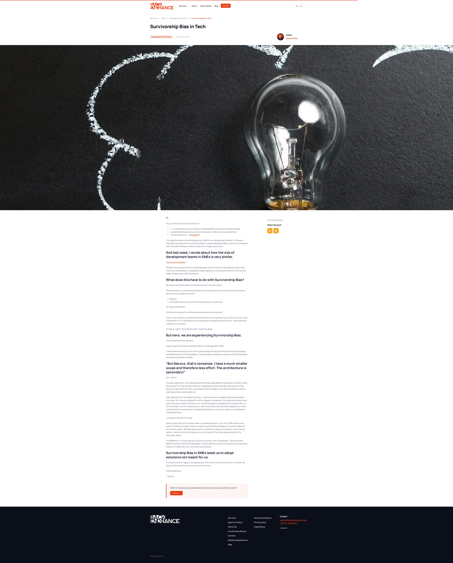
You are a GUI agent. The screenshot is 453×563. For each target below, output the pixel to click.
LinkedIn (283, 528)
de (297, 6)
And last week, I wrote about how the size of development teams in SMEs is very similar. (200, 254)
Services (182, 6)
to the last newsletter (176, 262)
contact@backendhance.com (291, 520)
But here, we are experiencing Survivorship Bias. (204, 335)
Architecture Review (237, 531)
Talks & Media (205, 6)
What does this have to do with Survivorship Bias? (205, 279)
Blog (216, 6)
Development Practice (178, 18)
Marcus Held (291, 38)
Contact (225, 5)
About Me (232, 526)
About (194, 6)
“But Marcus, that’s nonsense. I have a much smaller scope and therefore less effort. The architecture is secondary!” (206, 367)
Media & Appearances (238, 540)
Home (155, 18)
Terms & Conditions (263, 518)
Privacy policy (260, 522)
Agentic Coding (235, 522)
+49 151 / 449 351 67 (288, 523)
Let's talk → (176, 493)
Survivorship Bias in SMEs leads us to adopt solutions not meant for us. (200, 454)
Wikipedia (193, 235)
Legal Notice (259, 526)
